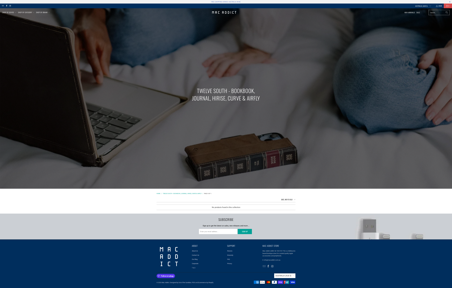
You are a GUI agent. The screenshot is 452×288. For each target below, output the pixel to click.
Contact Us (195, 255)
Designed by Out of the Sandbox (180, 282)
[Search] (447, 12)
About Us (195, 251)
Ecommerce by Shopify (205, 282)
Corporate (195, 263)
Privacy (229, 263)
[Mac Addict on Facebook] (6, 6)
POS (193, 282)
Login (440, 6)
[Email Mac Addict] (3, 6)
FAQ (228, 259)
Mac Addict (165, 282)
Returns (229, 251)
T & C (193, 268)
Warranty (230, 255)
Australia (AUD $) (421, 6)
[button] (9, 12)
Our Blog (195, 259)
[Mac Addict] (224, 12)
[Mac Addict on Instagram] (10, 6)
